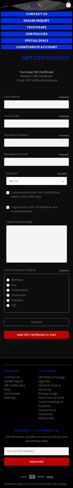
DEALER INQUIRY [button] (36, 20)
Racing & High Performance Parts (51, 396)
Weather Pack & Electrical (49, 387)
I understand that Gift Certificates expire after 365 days (35, 195)
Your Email (36, 116)
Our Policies (12, 394)
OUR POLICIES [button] (36, 34)
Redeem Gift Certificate (36, 76)
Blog (7, 389)
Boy (14, 285)
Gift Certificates (14, 385)
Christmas (18, 295)
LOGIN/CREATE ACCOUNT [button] (36, 47)
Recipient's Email (36, 154)
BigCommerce (26, 484)
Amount (36, 173)
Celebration (19, 290)
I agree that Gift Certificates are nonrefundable (34, 209)
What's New (46, 418)
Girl (13, 305)
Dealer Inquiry (13, 381)
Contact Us (12, 377)
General (17, 300)
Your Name (36, 97)
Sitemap (10, 398)
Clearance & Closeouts (47, 412)
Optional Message (19, 222)
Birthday (17, 280)
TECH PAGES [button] (37, 27)
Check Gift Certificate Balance (36, 80)
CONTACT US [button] (36, 14)
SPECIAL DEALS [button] (36, 40)
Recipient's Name (36, 135)
